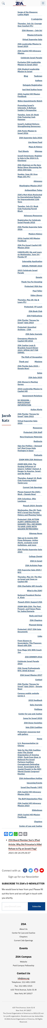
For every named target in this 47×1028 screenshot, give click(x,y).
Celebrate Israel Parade (31, 57)
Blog (26, 76)
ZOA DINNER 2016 (33, 657)
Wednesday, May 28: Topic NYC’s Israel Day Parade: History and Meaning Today (30, 512)
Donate (39, 277)
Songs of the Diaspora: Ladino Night (28, 13)
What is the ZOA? (34, 590)
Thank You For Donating (31, 282)
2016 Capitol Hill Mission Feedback (29, 239)
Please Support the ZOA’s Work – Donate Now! (29, 493)
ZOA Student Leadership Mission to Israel (28, 70)
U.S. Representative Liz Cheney (28, 744)
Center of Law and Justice (30, 826)
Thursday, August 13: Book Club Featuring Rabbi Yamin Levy (30, 480)
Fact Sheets (23, 151)
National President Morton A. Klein (29, 596)
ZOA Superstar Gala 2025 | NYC (30, 571)
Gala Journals (36, 705)
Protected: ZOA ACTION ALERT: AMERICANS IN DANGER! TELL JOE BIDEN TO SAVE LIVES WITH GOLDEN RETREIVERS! (30, 524)
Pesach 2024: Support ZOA (30, 602)
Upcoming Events (34, 783)
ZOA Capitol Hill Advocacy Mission (29, 52)
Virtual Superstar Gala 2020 (27, 422)
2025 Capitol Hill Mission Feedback (29, 815)
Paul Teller (37, 291)
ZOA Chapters (36, 620)
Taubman (38, 76)
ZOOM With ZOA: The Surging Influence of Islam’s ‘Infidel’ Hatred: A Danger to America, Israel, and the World (29, 469)
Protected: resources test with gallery (29, 733)
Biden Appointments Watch (30, 101)
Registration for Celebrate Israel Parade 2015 (29, 221)
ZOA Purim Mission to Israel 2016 (27, 132)
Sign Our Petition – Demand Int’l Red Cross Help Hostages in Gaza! (30, 448)
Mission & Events (34, 35)
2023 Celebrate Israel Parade (27, 271)
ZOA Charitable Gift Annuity (30, 586)
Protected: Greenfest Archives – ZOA (27, 328)
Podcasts (38, 455)
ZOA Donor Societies (33, 723)
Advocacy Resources (33, 215)
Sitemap (38, 151)
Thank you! (24, 361)
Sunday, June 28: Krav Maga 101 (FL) (28, 175)
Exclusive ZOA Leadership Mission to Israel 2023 (29, 63)
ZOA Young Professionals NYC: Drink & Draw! (29, 669)
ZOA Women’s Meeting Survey (28, 383)
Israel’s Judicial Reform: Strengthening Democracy (29, 125)
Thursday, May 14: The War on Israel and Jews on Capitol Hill (30, 579)
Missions (38, 361)
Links (40, 636)
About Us (23, 929)
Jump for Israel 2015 (32, 718)
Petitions (38, 709)
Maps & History (35, 147)
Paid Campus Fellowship (23, 965)
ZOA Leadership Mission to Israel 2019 (29, 45)
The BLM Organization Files (30, 799)
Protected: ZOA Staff (33, 432)
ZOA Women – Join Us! (32, 30)
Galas (39, 373)
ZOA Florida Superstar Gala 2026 (30, 228)
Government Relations (32, 395)
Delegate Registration (32, 85)
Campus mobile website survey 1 (28, 694)
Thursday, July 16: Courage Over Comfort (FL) (30, 24)
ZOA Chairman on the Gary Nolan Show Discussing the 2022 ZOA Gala (30, 167)
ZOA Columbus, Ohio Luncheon (27, 500)
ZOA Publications (34, 316)
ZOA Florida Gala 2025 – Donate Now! (29, 367)
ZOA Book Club (35, 311)
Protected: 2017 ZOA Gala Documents (29, 630)
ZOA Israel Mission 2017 (31, 675)
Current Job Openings (32, 487)
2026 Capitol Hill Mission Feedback (29, 95)
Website (23, 961)
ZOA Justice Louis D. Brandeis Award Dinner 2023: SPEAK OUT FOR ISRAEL (28, 349)
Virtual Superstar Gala (32, 39)
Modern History (35, 234)
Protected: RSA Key (33, 286)
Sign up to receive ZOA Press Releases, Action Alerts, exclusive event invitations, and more (28, 541)
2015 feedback (35, 700)
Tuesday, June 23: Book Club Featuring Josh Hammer (28, 117)
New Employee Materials (31, 437)
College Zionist (35, 556)
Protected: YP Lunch (33, 306)
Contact (38, 679)
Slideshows (37, 810)
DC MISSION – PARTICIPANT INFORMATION (24, 402)
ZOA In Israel (36, 561)
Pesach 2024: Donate (32, 505)
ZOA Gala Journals (34, 334)
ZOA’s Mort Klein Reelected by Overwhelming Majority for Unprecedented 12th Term (30, 198)
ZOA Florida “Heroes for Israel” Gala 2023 (28, 321)
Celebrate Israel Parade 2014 (28, 662)
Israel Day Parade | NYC (31, 787)
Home (39, 738)
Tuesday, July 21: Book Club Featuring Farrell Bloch (28, 208)
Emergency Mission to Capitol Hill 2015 (27, 339)
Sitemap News (35, 533)
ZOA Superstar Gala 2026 (30, 137)
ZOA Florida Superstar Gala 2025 (30, 550)
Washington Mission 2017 (30, 185)
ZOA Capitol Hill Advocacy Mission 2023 (29, 804)
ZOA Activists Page (33, 565)
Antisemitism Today (33, 190)
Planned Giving (35, 625)
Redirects (38, 441)
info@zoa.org (23, 978)
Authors (38, 80)
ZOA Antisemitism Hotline (30, 778)
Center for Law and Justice (30, 714)
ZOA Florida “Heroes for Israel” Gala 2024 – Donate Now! (30, 686)
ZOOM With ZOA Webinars (30, 459)
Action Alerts (36, 409)
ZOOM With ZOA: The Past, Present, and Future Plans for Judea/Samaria (29, 608)
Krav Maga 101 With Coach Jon (30, 651)
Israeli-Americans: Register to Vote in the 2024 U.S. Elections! (30, 158)
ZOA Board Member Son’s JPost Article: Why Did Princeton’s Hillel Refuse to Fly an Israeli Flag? (25, 844)
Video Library (36, 295)
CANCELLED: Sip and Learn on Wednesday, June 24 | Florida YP (30, 254)
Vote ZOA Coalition (34, 727)
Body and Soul (35, 616)
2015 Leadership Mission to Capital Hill (30, 390)
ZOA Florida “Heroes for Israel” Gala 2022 (28, 415)
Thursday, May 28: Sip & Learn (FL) (28, 301)
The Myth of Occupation (31, 357)
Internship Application (32, 261)
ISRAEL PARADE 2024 (32, 266)
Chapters (38, 821)
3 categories (36, 19)
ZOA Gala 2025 (35, 377)
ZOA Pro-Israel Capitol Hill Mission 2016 (29, 246)
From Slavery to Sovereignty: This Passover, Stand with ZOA (30, 643)
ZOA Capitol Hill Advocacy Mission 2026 (29, 793)
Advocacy (38, 181)
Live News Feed (35, 142)
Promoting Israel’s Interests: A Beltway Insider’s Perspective (27, 107)
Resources (37, 428)
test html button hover (32, 89)
